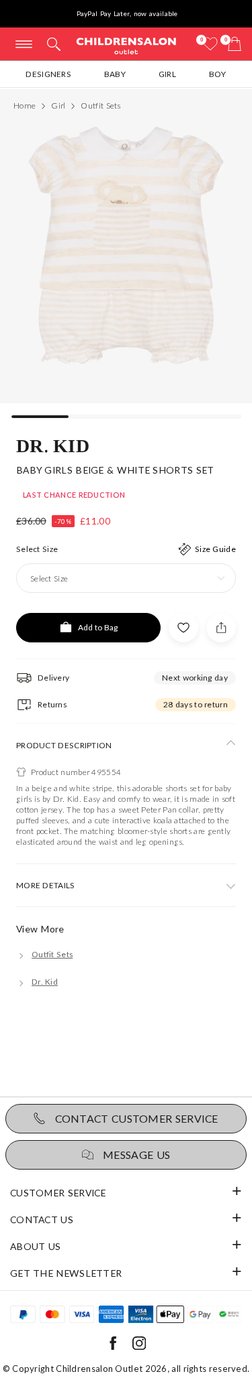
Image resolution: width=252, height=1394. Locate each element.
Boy (217, 74)
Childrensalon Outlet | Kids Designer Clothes (126, 45)
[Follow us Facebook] (113, 1347)
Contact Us (41, 1219)
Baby (115, 74)
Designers (48, 74)
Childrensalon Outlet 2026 (111, 1368)
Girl (167, 74)
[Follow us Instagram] (139, 1347)
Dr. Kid (52, 445)
